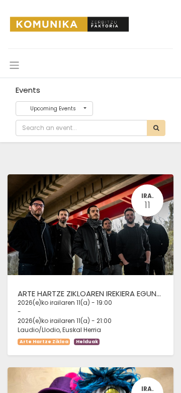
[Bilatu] (156, 128)
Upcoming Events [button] (53, 108)
